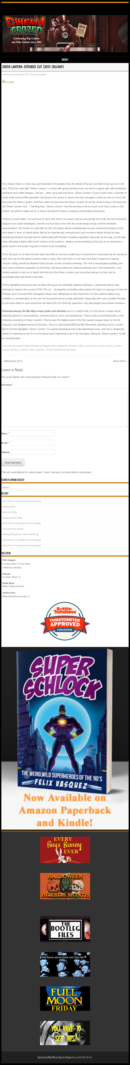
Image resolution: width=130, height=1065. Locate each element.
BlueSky (17, 567)
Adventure (73, 345)
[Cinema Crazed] (65, 51)
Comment (7, 384)
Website (5, 452)
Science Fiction (27, 349)
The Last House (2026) (13, 528)
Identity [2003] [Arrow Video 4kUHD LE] (20, 534)
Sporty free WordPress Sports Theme (54, 1057)
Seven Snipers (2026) (12, 517)
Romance (14, 349)
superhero (40, 349)
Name (5, 433)
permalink (71, 349)
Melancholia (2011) (12, 361)
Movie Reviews (32, 345)
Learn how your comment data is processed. (68, 472)
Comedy (89, 345)
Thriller (49, 349)
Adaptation (62, 345)
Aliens (82, 345)
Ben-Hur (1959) (9, 512)
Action (53, 345)
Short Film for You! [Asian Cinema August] (21, 501)
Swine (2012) (121, 361)
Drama (109, 345)
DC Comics (99, 345)
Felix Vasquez (40, 74)
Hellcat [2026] (8, 506)
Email (5, 442)
